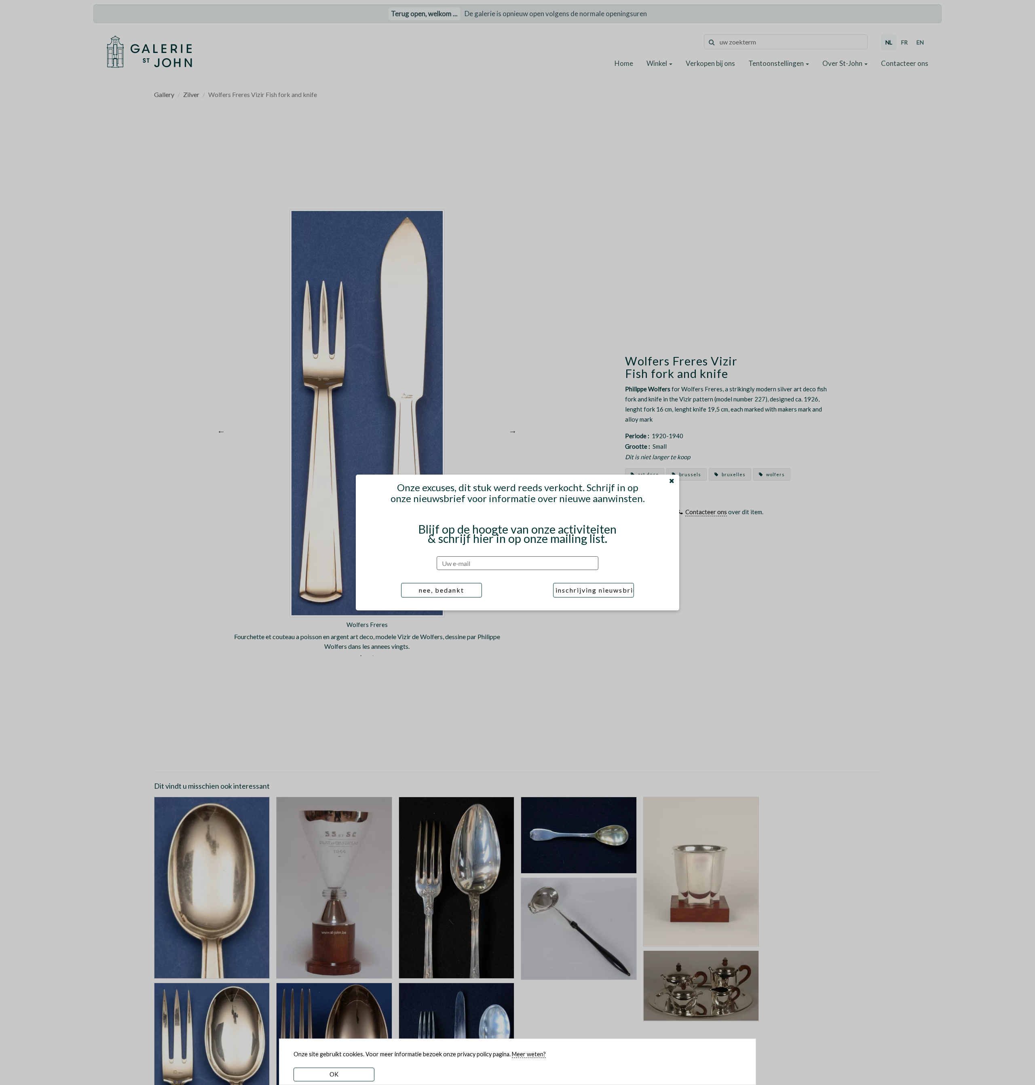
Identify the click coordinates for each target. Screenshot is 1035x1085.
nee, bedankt (441, 590)
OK (334, 1074)
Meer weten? (529, 1054)
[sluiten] (671, 481)
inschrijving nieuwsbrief (595, 590)
